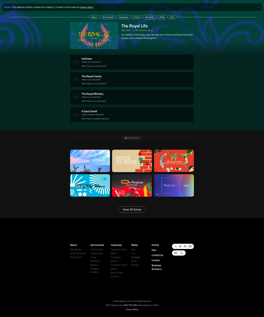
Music (134, 261)
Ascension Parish (119, 249)
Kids (133, 249)
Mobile (114, 268)
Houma (114, 261)
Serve (93, 257)
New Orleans (117, 272)
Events (136, 17)
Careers (156, 260)
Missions (94, 264)
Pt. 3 (75, 97)
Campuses (123, 17)
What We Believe (78, 253)
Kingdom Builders (94, 270)
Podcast (135, 264)
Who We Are (76, 249)
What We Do (76, 257)
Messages (135, 257)
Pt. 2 (75, 79)
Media (162, 17)
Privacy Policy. (86, 7)
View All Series (132, 209)
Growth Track (96, 249)
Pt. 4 (75, 115)
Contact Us (157, 255)
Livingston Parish (119, 264)
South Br (115, 276)
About (94, 17)
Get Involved (108, 17)
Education (149, 17)
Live (133, 253)
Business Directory (157, 267)
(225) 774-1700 (130, 305)
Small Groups (96, 253)
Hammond (115, 257)
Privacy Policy (132, 309)
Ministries (95, 261)
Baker (113, 253)
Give (172, 17)
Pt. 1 (75, 62)
